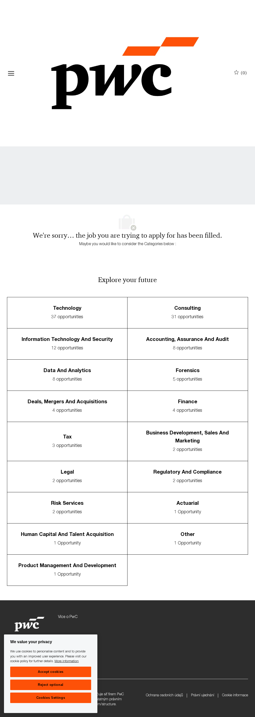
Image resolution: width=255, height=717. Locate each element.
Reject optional (51, 685)
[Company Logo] (125, 73)
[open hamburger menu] (11, 73)
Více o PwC (67, 617)
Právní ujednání (202, 695)
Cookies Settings (50, 698)
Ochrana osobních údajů (164, 695)
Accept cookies (51, 672)
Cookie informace (235, 695)
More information (67, 661)
